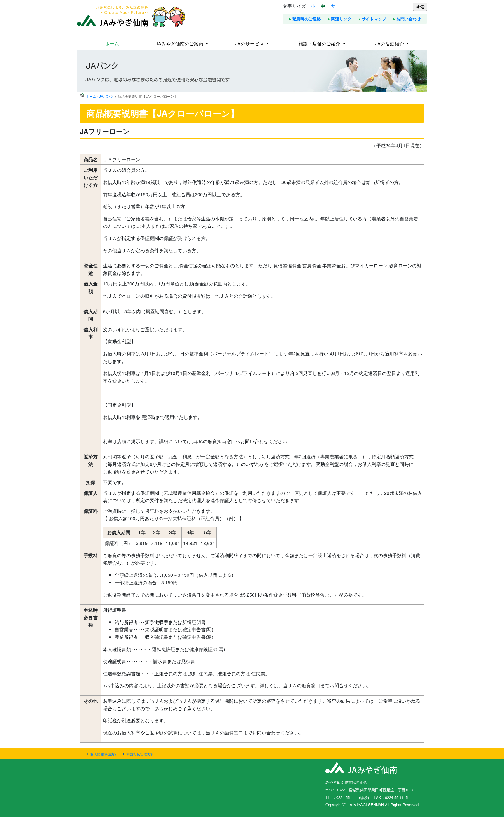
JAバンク (106, 96)
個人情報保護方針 (104, 753)
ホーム (112, 43)
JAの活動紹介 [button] (390, 43)
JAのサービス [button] (250, 43)
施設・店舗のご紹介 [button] (320, 43)
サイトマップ (374, 19)
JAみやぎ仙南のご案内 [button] (180, 43)
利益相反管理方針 (140, 753)
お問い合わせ (408, 19)
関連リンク (341, 19)
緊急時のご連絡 (306, 19)
